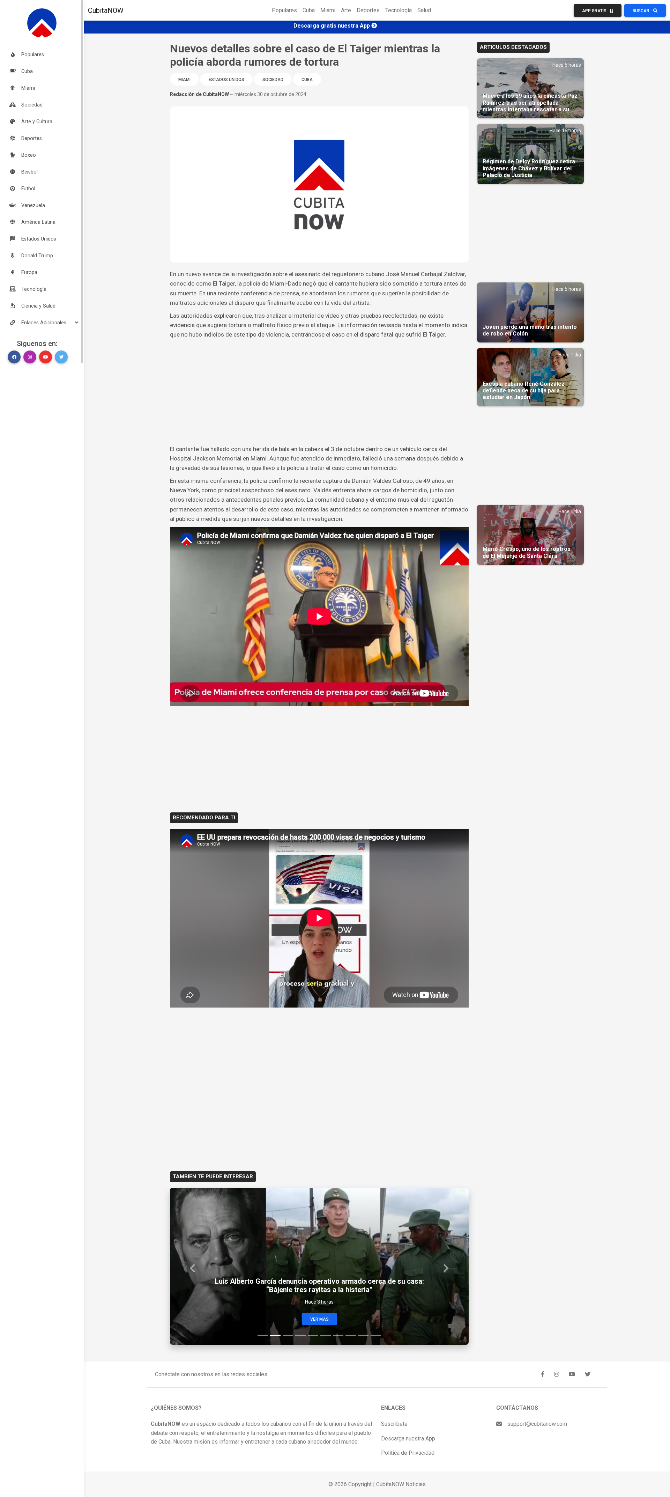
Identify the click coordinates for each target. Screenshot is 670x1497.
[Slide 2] (275, 1335)
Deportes (368, 10)
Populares (284, 10)
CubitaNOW (106, 10)
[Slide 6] (325, 1335)
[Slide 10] (376, 1335)
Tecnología (398, 10)
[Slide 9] (363, 1335)
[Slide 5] (313, 1335)
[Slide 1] (263, 1335)
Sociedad (272, 79)
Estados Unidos (226, 79)
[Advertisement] (319, 392)
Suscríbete (394, 1424)
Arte (346, 10)
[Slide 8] (350, 1335)
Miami (327, 10)
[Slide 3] (288, 1335)
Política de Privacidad (407, 1453)
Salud (424, 10)
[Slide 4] (300, 1335)
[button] (42, 322)
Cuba (309, 10)
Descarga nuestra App (408, 1438)
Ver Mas (319, 1319)
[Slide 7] (338, 1335)
